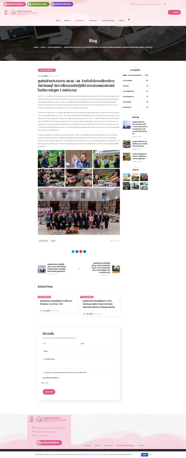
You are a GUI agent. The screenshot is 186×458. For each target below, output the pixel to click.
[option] (57, 302)
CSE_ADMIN (44, 76)
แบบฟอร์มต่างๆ (127, 107)
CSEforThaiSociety (43, 241)
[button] (165, 4)
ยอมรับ (144, 455)
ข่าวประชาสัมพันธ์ (127, 81)
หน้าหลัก (36, 47)
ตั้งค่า (131, 455)
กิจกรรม (43, 47)
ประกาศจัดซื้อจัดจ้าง (128, 91)
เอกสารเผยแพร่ (127, 102)
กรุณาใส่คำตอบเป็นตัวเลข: (51, 378)
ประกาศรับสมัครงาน (128, 97)
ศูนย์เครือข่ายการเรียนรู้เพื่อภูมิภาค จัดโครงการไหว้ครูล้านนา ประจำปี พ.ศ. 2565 (56, 302)
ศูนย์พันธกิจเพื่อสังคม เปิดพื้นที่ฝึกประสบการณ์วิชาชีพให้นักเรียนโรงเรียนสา (140, 143)
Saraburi (53, 241)
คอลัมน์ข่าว (126, 86)
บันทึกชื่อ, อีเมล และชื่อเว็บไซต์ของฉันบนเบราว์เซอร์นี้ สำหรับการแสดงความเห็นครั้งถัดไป (66, 373)
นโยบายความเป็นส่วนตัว (93, 455)
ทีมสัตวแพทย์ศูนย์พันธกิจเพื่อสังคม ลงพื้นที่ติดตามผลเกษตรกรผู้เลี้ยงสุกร (139, 156)
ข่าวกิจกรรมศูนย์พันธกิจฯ (55, 47)
